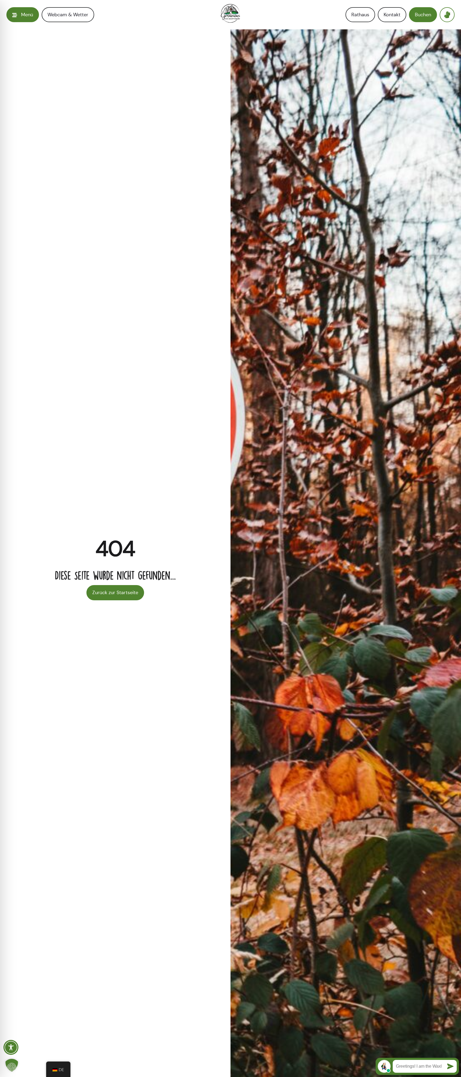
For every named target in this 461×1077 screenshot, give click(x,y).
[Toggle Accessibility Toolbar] (11, 1047)
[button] (11, 1065)
